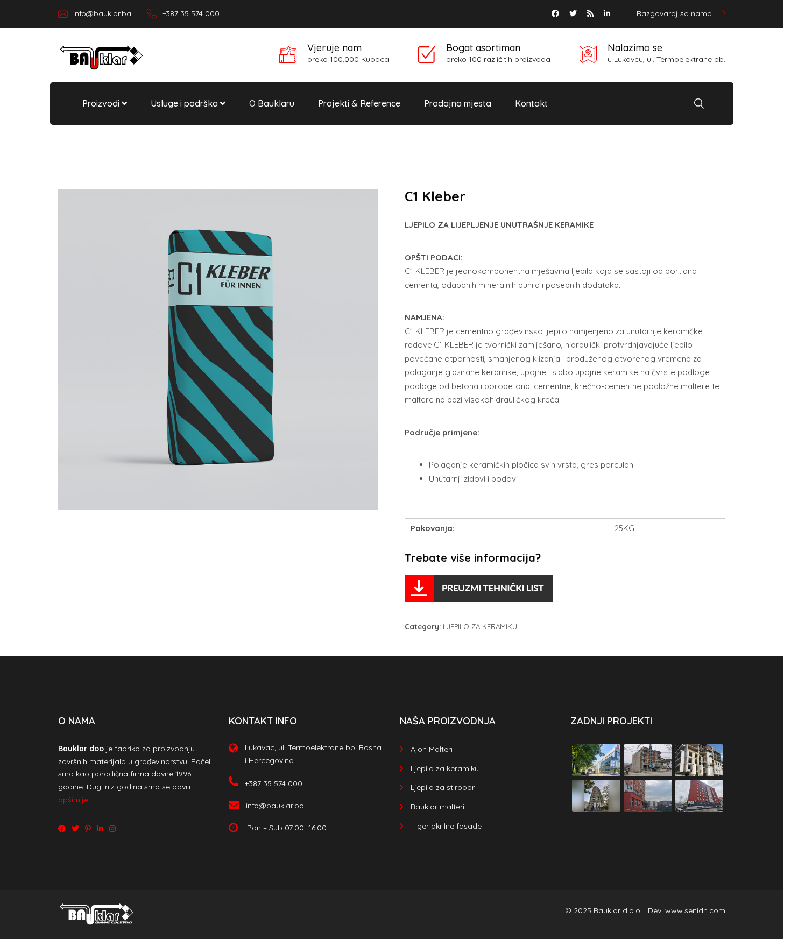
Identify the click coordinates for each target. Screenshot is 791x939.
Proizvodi (102, 103)
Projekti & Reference (359, 103)
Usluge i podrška (185, 103)
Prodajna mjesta (457, 103)
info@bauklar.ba (102, 13)
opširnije (73, 799)
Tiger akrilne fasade (446, 826)
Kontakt (531, 103)
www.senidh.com (695, 910)
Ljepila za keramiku (445, 768)
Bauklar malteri (437, 806)
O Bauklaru (271, 103)
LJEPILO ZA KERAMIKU (480, 626)
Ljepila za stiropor (443, 787)
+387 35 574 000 (191, 13)
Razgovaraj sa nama (674, 13)
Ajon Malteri (432, 749)
